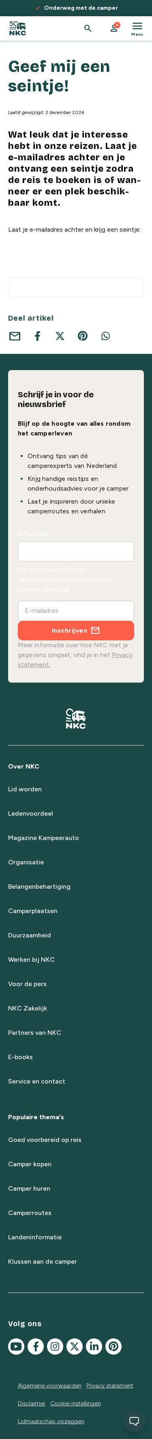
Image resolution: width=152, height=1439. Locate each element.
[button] (114, 28)
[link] (17, 28)
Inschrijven (70, 630)
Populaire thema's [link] (36, 1117)
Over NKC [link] (23, 766)
